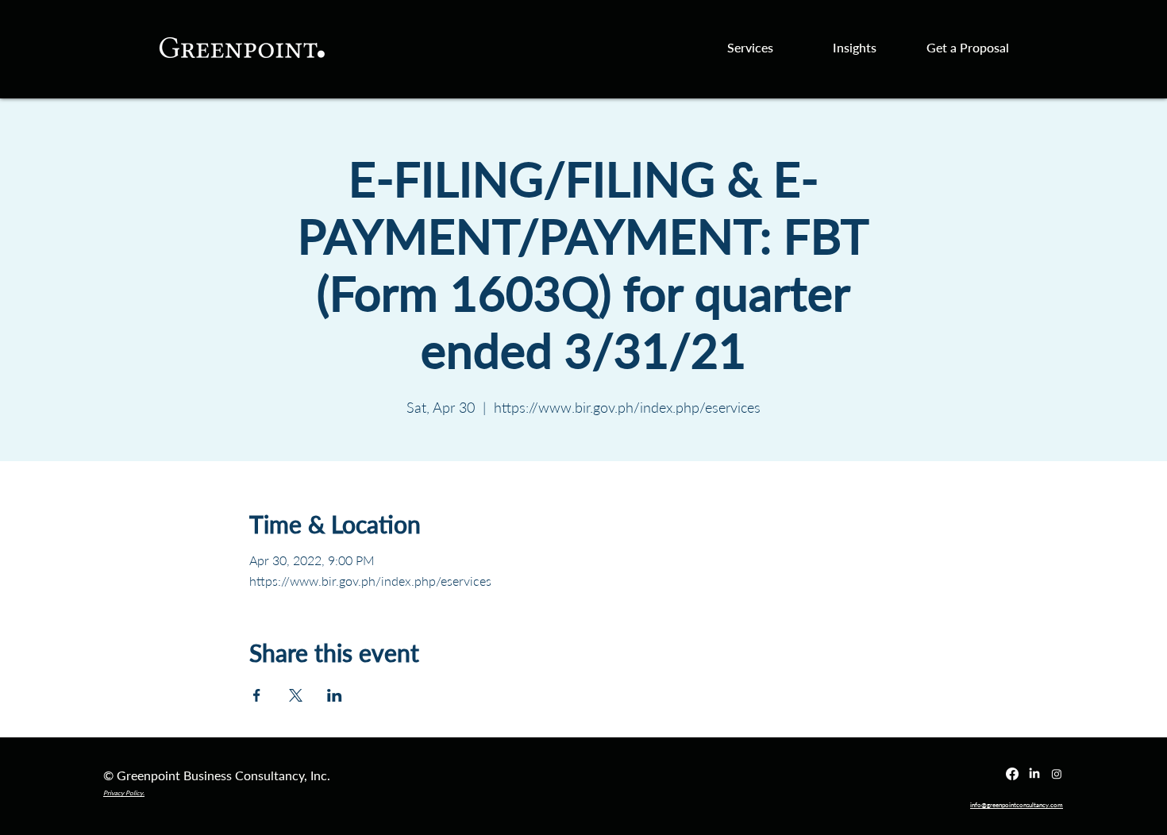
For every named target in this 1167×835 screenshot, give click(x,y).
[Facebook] (1012, 774)
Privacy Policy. (123, 793)
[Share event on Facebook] (256, 695)
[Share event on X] (295, 695)
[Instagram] (1056, 774)
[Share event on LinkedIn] (334, 695)
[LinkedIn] (1034, 774)
